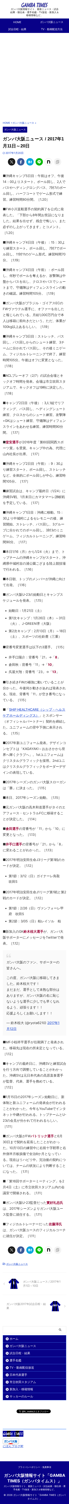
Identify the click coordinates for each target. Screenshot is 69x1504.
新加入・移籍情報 (21, 1389)
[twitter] (11, 162)
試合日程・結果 (17, 29)
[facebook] (20, 162)
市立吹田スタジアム (23, 1382)
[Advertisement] (34, 75)
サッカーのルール (21, 1396)
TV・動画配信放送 (22, 1367)
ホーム (14, 1339)
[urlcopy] (57, 162)
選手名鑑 (15, 1360)
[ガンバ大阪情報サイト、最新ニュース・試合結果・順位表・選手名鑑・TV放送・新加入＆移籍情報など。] (34, 4)
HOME (17, 22)
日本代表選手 (18, 1375)
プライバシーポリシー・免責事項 (34, 1467)
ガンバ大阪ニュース (17, 1263)
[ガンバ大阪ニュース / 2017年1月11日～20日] (30, 162)
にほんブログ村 (13, 1446)
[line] (39, 162)
